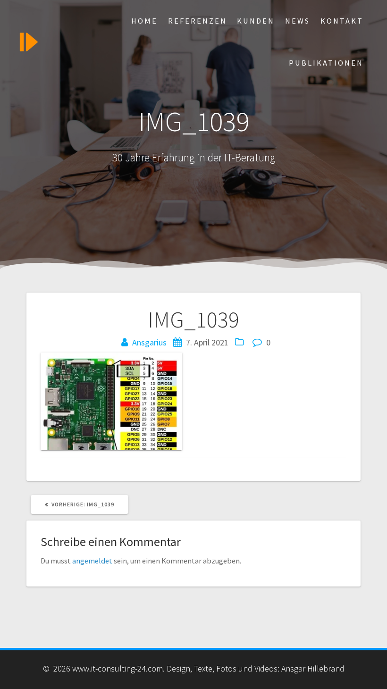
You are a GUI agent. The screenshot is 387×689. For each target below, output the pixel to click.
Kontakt (341, 20)
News (297, 20)
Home (144, 20)
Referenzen (197, 20)
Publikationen (326, 62)
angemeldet (92, 560)
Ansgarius (149, 342)
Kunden (256, 20)
